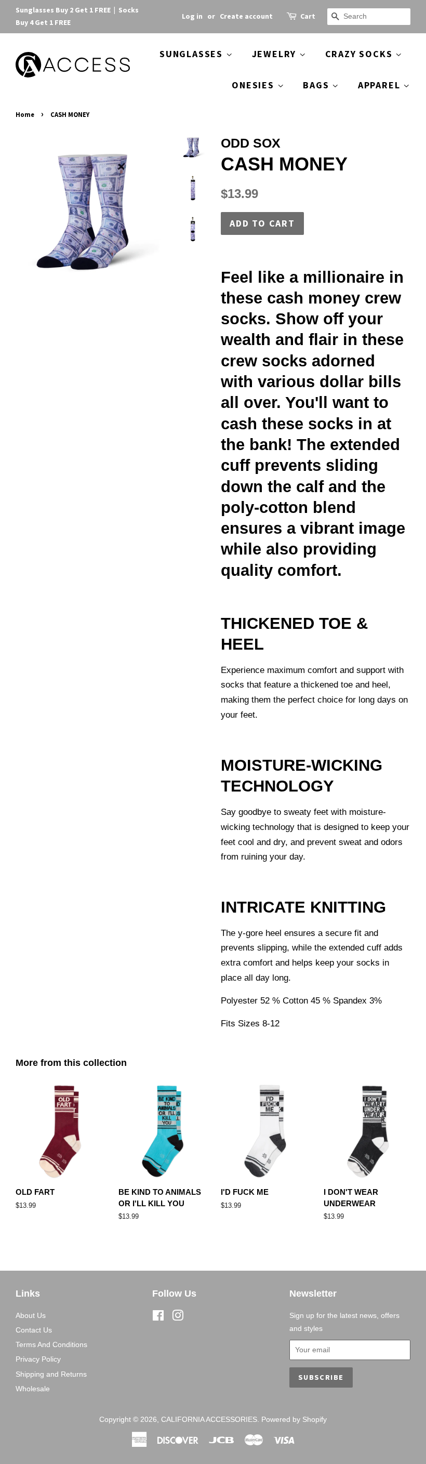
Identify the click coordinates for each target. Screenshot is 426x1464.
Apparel (380, 85)
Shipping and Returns (51, 1374)
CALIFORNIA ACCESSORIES (209, 1419)
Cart (307, 16)
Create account (246, 16)
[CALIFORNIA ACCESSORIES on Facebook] (158, 1317)
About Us (31, 1315)
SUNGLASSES (192, 54)
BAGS (317, 85)
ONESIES (254, 85)
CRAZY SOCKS (360, 54)
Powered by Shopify (294, 1419)
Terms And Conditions (51, 1344)
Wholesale (33, 1388)
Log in (192, 16)
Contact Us (34, 1330)
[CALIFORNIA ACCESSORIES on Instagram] (177, 1317)
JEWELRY (275, 54)
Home (25, 114)
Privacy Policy (38, 1359)
